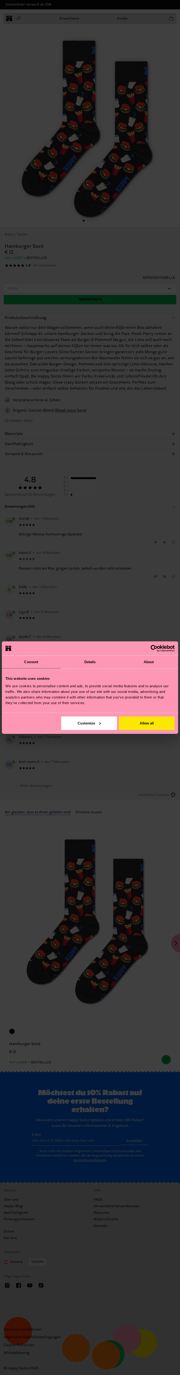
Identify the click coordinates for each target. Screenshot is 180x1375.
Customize (86, 723)
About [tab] (149, 662)
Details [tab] (90, 662)
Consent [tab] (31, 662)
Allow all (147, 723)
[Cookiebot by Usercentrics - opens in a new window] (154, 648)
